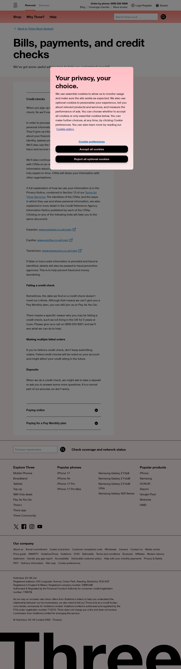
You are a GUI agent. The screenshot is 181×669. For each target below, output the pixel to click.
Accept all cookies (92, 149)
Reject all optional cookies (91, 159)
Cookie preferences (92, 141)
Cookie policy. (65, 129)
